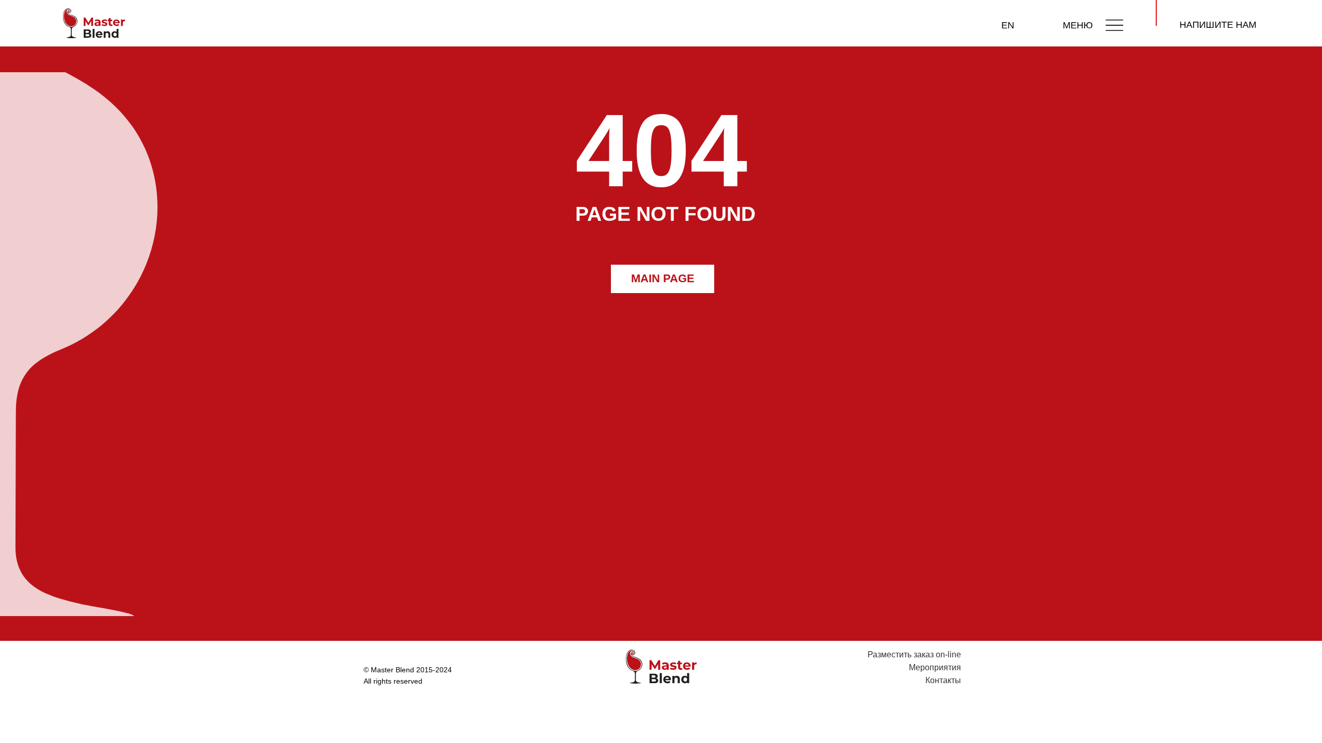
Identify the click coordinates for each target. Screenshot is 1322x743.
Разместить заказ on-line (914, 654)
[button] (1217, 25)
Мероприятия (935, 667)
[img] (1114, 24)
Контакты (943, 680)
